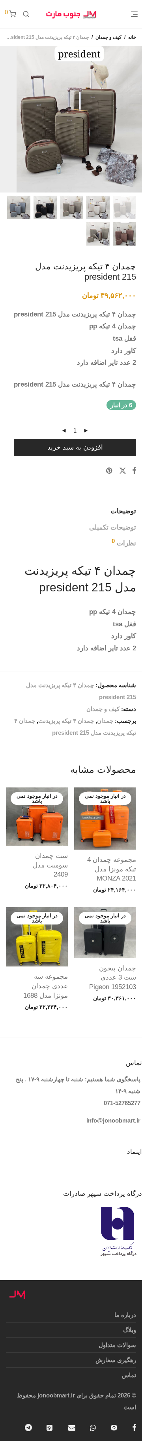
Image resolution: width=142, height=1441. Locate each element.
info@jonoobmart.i (112, 1120)
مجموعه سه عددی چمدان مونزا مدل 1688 (45, 986)
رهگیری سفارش (115, 1360)
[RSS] (50, 1427)
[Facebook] (134, 1427)
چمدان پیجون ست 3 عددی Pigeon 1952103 (112, 977)
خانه (132, 37)
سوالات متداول (117, 1345)
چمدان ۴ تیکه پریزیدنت (66, 720)
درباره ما (125, 1314)
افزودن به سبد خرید (75, 447)
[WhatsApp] (93, 1427)
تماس (129, 1375)
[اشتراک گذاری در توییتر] (122, 471)
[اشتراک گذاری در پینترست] (109, 471)
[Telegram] (28, 1427)
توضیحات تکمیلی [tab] (112, 527)
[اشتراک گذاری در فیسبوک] (134, 471)
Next (5, 119)
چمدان (105, 720)
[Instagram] (114, 1427)
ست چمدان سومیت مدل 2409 (50, 865)
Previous (134, 119)
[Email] (71, 1427)
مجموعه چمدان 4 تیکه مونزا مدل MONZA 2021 (111, 869)
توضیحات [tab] (123, 511)
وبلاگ (129, 1330)
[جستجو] (26, 14)
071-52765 (117, 1103)
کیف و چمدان (108, 37)
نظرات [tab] (124, 542)
